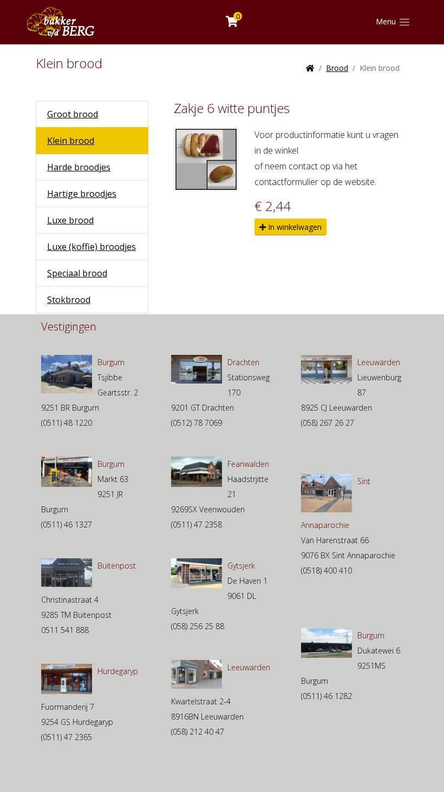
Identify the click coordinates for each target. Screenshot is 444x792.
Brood (337, 68)
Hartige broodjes (81, 194)
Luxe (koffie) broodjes (91, 247)
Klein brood (70, 141)
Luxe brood (70, 220)
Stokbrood (68, 300)
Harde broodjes (78, 167)
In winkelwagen (294, 227)
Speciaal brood (77, 273)
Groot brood (72, 114)
